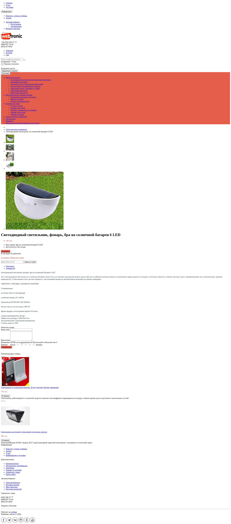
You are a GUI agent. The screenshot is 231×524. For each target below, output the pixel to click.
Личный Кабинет (13, 483)
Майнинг (9, 121)
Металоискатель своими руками (19, 95)
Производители (12, 464)
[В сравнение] (4, 356)
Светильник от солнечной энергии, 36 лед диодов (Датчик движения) (30, 387)
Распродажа (11, 119)
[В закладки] (2, 356)
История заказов (12, 485)
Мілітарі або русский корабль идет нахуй (22, 123)
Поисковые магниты (19, 91)
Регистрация (16, 24)
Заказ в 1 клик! (30, 262)
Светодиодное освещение (16, 117)
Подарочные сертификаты (16, 466)
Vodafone (9, 51)
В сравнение (16, 254)
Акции (8, 18)
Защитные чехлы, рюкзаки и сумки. (25, 88)
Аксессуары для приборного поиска (25, 86)
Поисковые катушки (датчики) (23, 97)
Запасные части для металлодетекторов (27, 84)
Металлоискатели (13, 78)
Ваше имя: (5, 330)
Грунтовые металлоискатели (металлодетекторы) (31, 80)
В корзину (5, 251)
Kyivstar (9, 53)
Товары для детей (18, 108)
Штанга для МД (17, 99)
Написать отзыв (17, 258)
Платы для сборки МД (20, 101)
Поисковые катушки (19, 82)
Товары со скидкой (13, 470)
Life (7, 55)
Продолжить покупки (9, 71)
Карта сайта (11, 474)
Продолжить (6, 347)
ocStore (14, 512)
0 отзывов (5, 258)
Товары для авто (17, 114)
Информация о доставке (16, 455)
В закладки (5, 254)
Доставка (9, 7)
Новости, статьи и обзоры (16, 16)
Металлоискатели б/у (19, 93)
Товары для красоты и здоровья (23, 110)
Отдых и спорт (17, 106)
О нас (8, 5)
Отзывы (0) (10, 268)
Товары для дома (13, 104)
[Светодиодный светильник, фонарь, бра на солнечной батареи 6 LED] (10, 142)
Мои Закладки (12, 487)
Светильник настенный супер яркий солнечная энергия (24, 432)
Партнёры (10, 468)
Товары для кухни (18, 112)
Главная (9, 3)
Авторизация (16, 26)
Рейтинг (4, 345)
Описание (10, 266)
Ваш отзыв (5, 340)
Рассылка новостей (14, 489)
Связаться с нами (13, 472)
